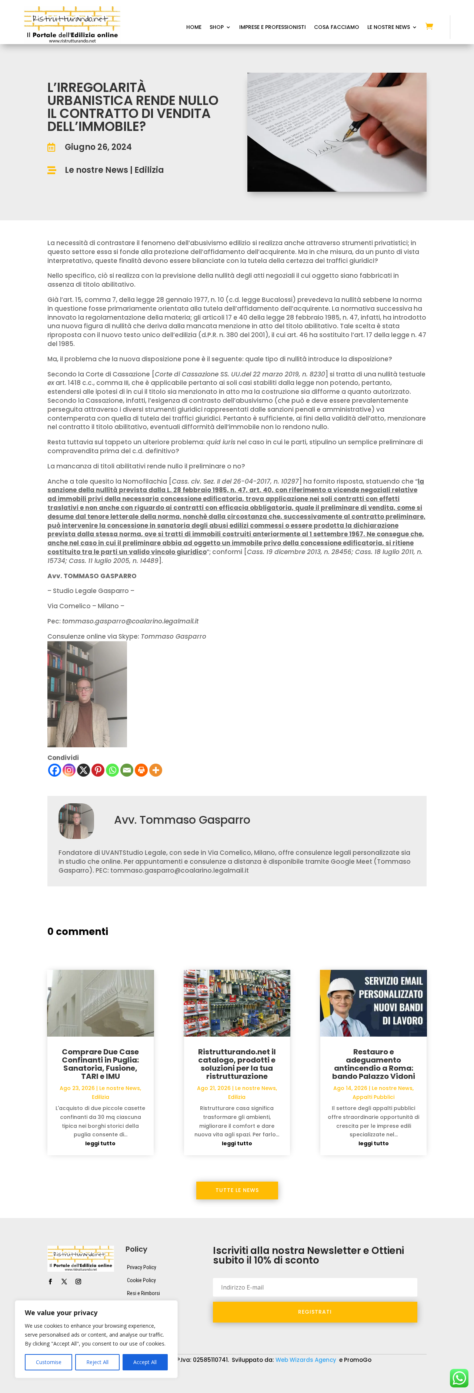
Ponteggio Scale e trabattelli (106, 1388)
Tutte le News (237, 1190)
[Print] (141, 770)
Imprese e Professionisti (272, 27)
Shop (217, 27)
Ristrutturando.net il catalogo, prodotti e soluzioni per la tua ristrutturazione (237, 1064)
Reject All (97, 1362)
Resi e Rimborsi (143, 1293)
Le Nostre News (388, 27)
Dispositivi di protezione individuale (281, 1377)
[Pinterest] (97, 770)
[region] (96, 1339)
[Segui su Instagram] (78, 1281)
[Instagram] (69, 770)
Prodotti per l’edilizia (180, 1388)
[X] (83, 770)
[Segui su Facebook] (50, 1281)
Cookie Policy (141, 1280)
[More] (155, 770)
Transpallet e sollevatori (291, 1388)
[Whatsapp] (112, 770)
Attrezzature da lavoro (196, 1377)
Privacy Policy (141, 1267)
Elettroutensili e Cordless (367, 1377)
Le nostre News (96, 170)
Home (193, 27)
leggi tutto (100, 1143)
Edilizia (149, 170)
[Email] (126, 770)
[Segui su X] (64, 1281)
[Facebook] (54, 770)
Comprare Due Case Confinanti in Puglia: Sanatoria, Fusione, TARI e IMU (100, 1064)
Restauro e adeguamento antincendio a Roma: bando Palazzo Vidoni (373, 1064)
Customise (48, 1362)
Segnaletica (233, 1388)
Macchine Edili (40, 1388)
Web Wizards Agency (307, 1360)
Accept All (145, 1362)
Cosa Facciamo (336, 27)
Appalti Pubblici (373, 1097)
